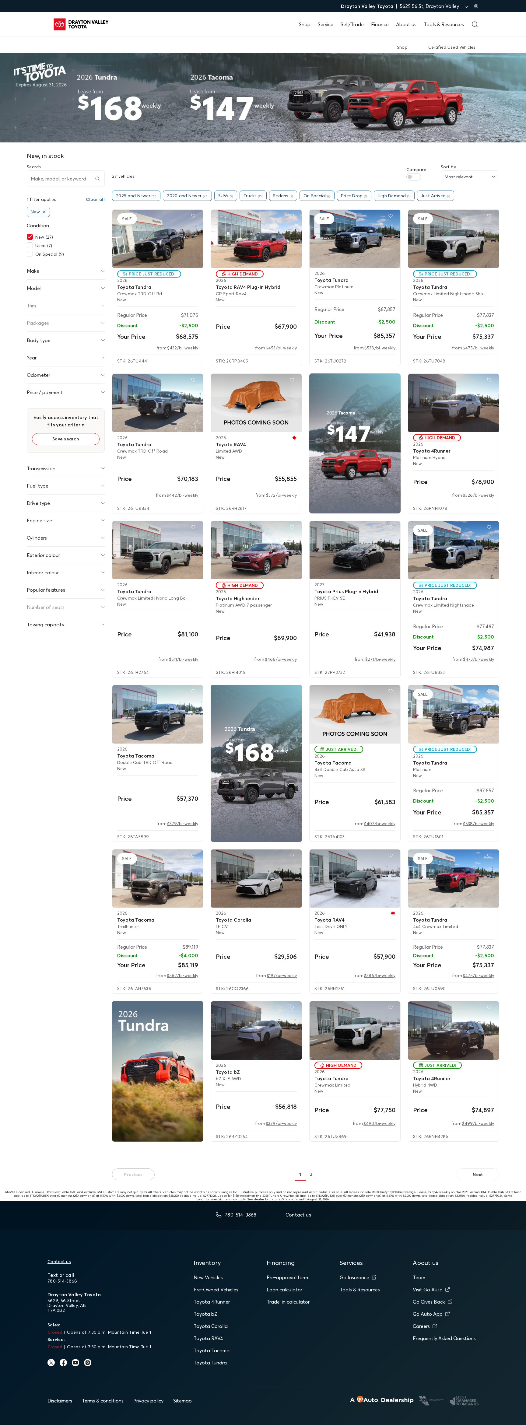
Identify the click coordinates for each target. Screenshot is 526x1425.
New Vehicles (208, 1277)
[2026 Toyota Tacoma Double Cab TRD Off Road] (157, 714)
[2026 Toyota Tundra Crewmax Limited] (355, 1030)
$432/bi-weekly (182, 348)
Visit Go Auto (428, 1290)
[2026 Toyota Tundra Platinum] (453, 714)
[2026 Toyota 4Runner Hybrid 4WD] (453, 1030)
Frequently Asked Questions (444, 1338)
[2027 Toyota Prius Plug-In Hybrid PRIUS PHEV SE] (355, 550)
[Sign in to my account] (476, 6)
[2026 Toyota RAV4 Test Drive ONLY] (355, 878)
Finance (380, 24)
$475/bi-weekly (478, 348)
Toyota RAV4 (208, 1338)
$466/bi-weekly (281, 659)
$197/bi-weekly (282, 975)
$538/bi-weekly (379, 348)
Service (325, 24)
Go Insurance (354, 1277)
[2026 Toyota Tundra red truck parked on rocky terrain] (157, 1071)
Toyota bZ (205, 1314)
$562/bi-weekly (182, 975)
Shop (304, 24)
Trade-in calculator (288, 1302)
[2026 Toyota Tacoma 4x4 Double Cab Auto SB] (355, 714)
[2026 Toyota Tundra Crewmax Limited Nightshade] (453, 550)
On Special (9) (49, 254)
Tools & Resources (444, 24)
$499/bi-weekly (478, 1123)
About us (406, 24)
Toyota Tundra (210, 1363)
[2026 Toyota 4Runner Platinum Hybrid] (453, 403)
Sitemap (182, 1401)
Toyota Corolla (211, 1326)
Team (419, 1277)
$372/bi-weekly (281, 495)
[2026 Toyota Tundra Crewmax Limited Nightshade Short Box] (453, 239)
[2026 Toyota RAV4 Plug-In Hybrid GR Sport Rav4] (256, 239)
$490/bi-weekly (379, 1123)
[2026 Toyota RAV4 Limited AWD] (256, 403)
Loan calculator (284, 1290)
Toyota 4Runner (212, 1302)
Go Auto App (428, 1314)
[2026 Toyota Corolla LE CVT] (256, 878)
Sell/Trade (352, 24)
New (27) (44, 237)
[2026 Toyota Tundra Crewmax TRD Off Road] (157, 403)
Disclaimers (59, 1401)
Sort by (448, 166)
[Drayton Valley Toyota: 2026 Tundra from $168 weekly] (256, 763)
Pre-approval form (287, 1277)
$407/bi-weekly (379, 823)
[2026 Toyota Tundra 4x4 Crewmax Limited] (453, 878)
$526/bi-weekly (478, 495)
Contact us (59, 1261)
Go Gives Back (429, 1302)
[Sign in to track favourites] (194, 217)
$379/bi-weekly (182, 823)
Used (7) (43, 245)
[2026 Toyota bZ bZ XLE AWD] (256, 1030)
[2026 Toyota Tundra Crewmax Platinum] (355, 239)
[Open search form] (475, 24)
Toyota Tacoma (212, 1350)
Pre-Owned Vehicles (216, 1290)
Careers (421, 1326)
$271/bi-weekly (380, 659)
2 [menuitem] (311, 1174)
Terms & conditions (103, 1401)
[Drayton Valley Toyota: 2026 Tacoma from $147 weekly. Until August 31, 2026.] (355, 443)
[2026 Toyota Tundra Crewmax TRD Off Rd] (157, 239)
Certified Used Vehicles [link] (451, 47)
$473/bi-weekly (478, 659)
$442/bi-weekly (182, 495)
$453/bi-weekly (281, 348)
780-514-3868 (62, 1281)
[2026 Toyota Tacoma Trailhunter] (157, 878)
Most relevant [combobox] (459, 177)
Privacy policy (148, 1401)
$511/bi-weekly (183, 659)
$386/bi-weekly (379, 975)
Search (34, 166)
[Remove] (44, 212)
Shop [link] (402, 47)
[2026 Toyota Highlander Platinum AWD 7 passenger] (256, 550)
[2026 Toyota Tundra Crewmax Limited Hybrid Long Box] (157, 550)
